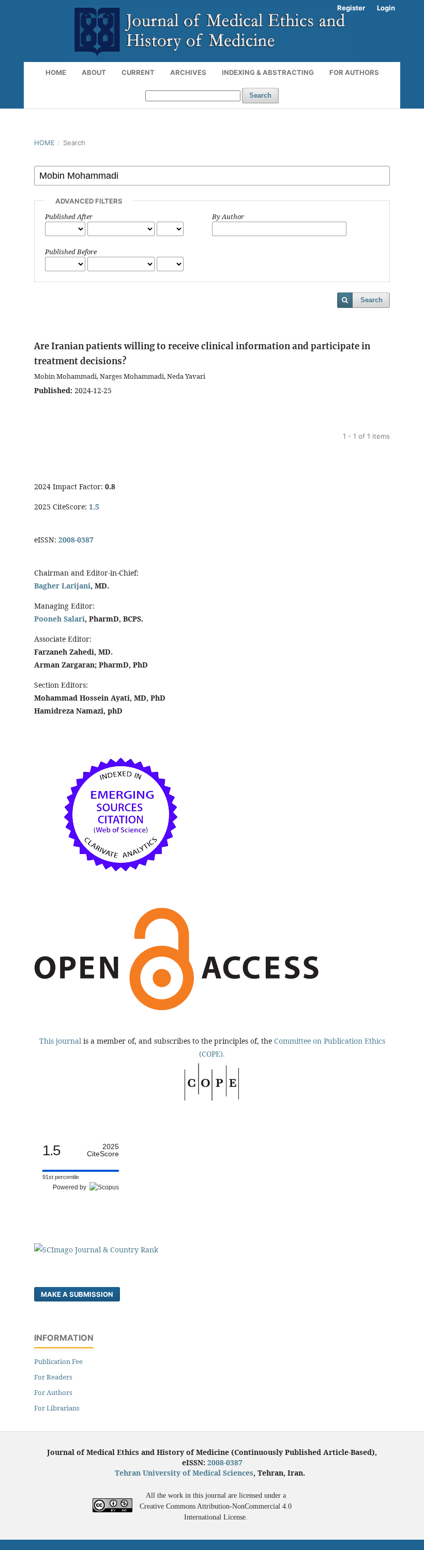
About (94, 72)
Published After (69, 216)
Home (56, 72)
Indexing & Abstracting (268, 72)
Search (260, 95)
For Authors (354, 72)
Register (351, 8)
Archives (188, 72)
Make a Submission (77, 1294)
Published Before (71, 251)
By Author (228, 216)
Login (386, 8)
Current (138, 72)
